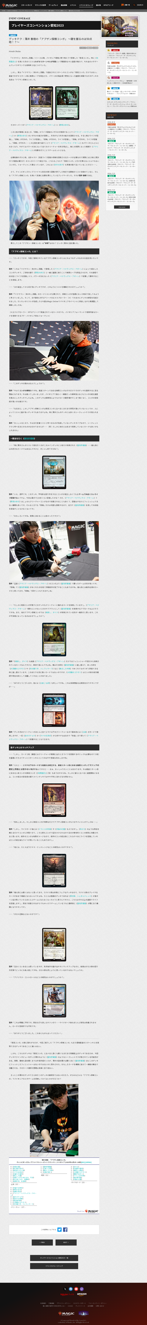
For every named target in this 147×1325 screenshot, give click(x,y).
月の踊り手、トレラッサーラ (41, 668)
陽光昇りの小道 (18, 1170)
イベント (73, 5)
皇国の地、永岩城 (19, 1181)
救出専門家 (17, 1200)
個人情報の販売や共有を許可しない (54, 1306)
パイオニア (83, 48)
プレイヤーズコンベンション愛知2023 (29, 11)
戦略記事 (89, 48)
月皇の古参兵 (18, 1188)
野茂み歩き (64, 125)
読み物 (98, 5)
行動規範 (51, 1303)
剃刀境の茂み (18, 1168)
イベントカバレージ (86, 5)
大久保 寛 (95, 48)
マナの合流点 (45, 735)
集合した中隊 (65, 668)
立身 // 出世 (45, 683)
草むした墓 (17, 1176)
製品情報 (64, 5)
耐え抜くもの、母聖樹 (21, 1179)
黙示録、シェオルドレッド (80, 896)
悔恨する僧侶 (78, 1170)
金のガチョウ (30, 735)
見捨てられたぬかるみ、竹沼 (23, 1177)
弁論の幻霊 (60, 829)
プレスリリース (80, 1306)
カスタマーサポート (79, 1303)
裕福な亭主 (17, 1191)
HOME (3, 11)
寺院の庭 (16, 1167)
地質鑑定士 (42, 773)
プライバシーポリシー (64, 1303)
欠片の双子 (58, 164)
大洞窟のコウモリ (18, 668)
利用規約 (43, 1303)
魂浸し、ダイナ (52, 612)
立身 (84, 732)
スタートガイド (26, 5)
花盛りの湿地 (18, 1174)
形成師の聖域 (78, 1168)
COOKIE (70, 1306)
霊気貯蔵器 (29, 438)
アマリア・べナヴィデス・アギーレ (40, 125)
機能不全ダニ (78, 1174)
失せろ (82, 829)
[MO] (83, 1162)
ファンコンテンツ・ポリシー (97, 1303)
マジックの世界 (40, 5)
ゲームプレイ (53, 5)
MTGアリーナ (108, 5)
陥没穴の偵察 (18, 1199)
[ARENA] (88, 1162)
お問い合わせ (100, 1306)
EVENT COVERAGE (12, 11)
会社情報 (90, 1306)
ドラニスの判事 (45, 829)
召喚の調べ (47, 1172)
